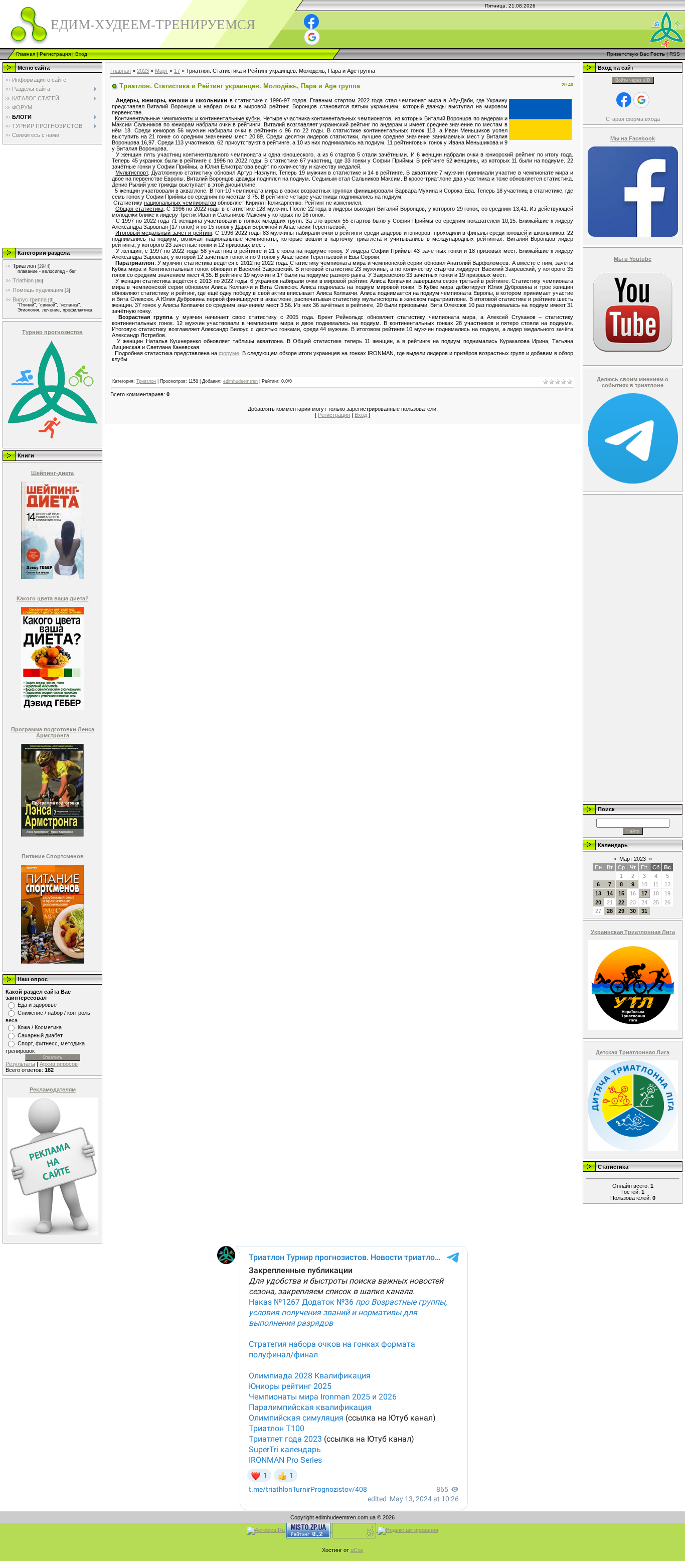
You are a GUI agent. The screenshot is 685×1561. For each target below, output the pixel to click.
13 (598, 893)
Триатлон (24, 266)
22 (621, 902)
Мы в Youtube (632, 259)
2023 (143, 71)
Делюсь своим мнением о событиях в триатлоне (632, 382)
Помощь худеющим (38, 290)
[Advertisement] (52, 195)
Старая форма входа (633, 119)
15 (621, 893)
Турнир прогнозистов (52, 332)
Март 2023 (632, 859)
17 (177, 71)
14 (610, 893)
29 (621, 911)
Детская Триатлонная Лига (632, 1052)
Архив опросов (59, 1064)
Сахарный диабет (40, 1035)
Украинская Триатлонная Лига (633, 932)
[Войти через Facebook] (311, 21)
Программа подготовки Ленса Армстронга (52, 732)
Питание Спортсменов (53, 856)
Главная (25, 54)
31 (644, 911)
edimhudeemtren (240, 381)
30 (633, 911)
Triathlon (23, 280)
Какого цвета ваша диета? (53, 598)
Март (161, 71)
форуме (229, 353)
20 (598, 902)
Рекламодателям (53, 1089)
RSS (674, 54)
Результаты (20, 1064)
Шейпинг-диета (52, 473)
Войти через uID (632, 80)
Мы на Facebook (632, 138)
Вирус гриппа (30, 299)
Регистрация (55, 54)
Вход (81, 54)
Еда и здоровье (37, 1005)
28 (610, 911)
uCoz (357, 1550)
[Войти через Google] (312, 37)
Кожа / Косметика (40, 1027)
